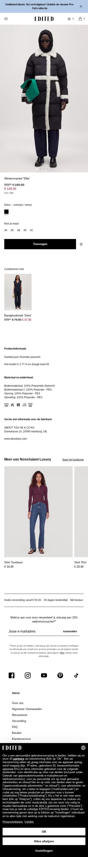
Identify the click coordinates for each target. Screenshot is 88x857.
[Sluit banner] (81, 6)
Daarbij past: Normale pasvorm (22, 357)
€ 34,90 (8, 566)
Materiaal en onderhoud (18, 377)
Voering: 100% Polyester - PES (22, 393)
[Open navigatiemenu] (6, 18)
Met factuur (76, 600)
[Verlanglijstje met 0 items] (69, 18)
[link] (15, 694)
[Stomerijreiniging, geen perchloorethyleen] (30, 405)
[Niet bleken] (12, 405)
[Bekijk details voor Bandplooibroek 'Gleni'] (18, 292)
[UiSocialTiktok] (76, 675)
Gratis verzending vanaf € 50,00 (22, 600)
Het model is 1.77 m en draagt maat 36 (26, 364)
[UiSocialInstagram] (27, 675)
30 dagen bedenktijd (56, 600)
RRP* (14, 184)
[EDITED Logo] (44, 19)
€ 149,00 (10, 188)
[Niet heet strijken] (24, 405)
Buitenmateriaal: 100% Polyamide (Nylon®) (29, 385)
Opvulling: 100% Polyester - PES (23, 397)
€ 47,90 (26, 319)
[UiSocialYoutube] (44, 675)
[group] (44, 633)
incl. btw (9, 192)
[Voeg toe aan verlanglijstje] (81, 244)
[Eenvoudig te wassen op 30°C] (6, 405)
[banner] (44, 6)
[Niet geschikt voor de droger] (18, 405)
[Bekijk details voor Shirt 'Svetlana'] (38, 511)
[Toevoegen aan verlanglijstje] (81, 181)
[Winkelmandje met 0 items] (80, 18)
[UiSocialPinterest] (60, 675)
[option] (6, 212)
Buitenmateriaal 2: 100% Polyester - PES (28, 389)
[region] (44, 356)
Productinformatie (15, 348)
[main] (44, 394)
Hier (62, 652)
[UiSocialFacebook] (11, 675)
